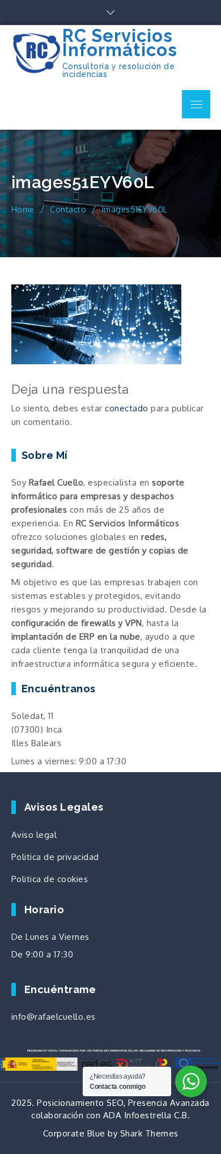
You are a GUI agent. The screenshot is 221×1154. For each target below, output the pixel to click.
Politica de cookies (49, 879)
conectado (126, 408)
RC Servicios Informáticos (119, 42)
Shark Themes (149, 1133)
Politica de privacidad (55, 856)
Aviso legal (34, 834)
